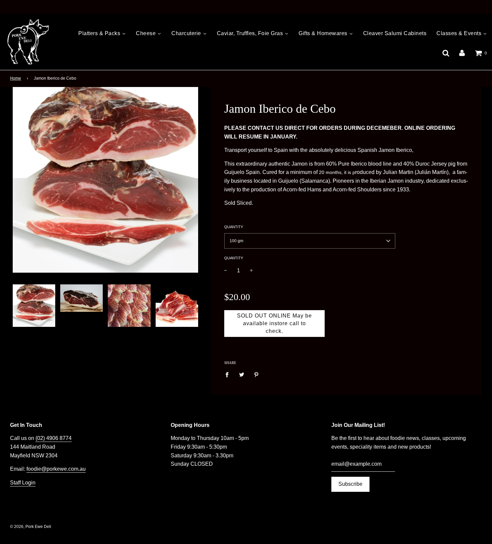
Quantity (233, 227)
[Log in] (462, 53)
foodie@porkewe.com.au (56, 469)
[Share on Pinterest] (256, 374)
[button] (309, 241)
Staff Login (22, 482)
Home (15, 78)
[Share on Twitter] (241, 374)
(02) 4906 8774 (53, 438)
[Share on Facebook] (229, 374)
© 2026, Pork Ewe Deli (30, 526)
